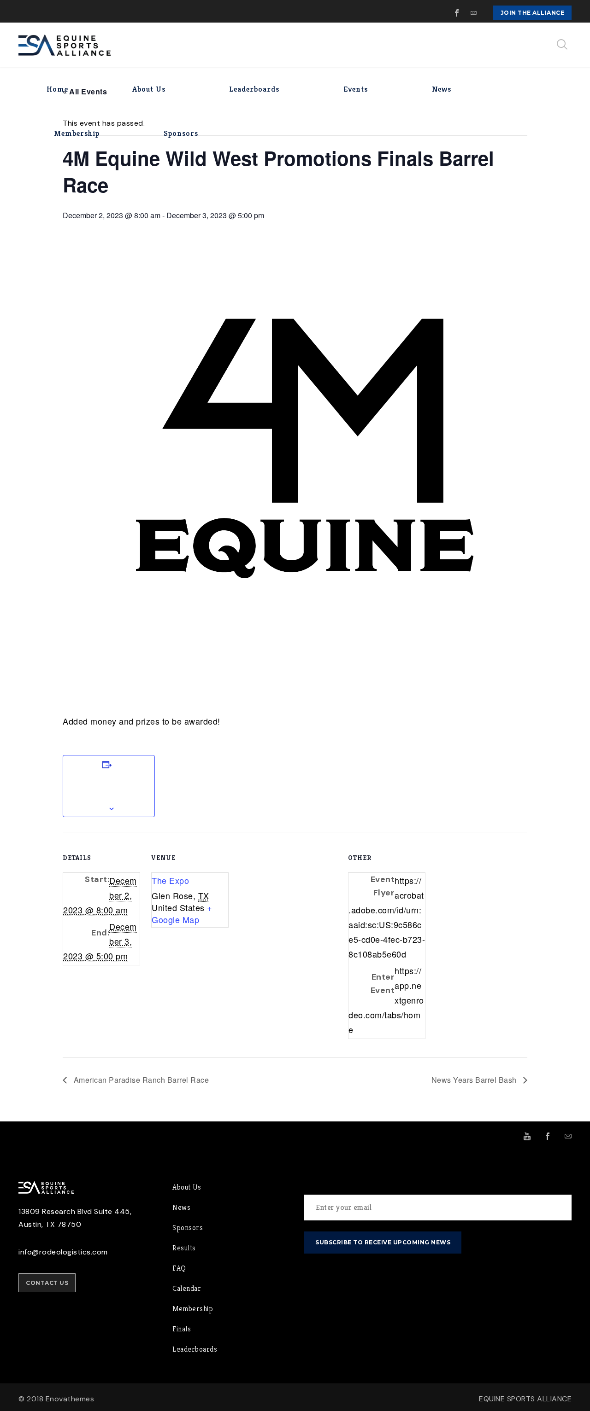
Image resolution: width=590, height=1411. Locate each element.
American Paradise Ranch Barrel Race (140, 1079)
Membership (192, 1308)
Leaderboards (194, 1349)
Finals (181, 1329)
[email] (474, 13)
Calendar (186, 1288)
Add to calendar (109, 786)
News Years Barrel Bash (475, 1079)
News (181, 1207)
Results (184, 1248)
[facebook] (457, 13)
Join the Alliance (533, 12)
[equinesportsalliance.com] (64, 45)
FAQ (179, 1268)
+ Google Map (182, 913)
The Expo (170, 880)
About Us (186, 1187)
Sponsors (187, 1227)
